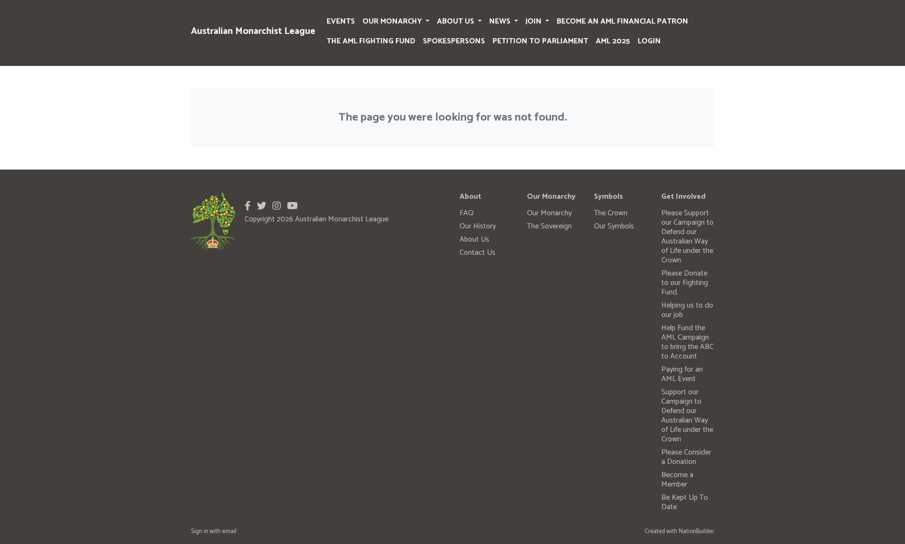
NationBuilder (696, 531)
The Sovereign (549, 226)
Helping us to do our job (687, 310)
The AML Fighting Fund (371, 41)
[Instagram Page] (276, 206)
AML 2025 (613, 41)
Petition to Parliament (540, 41)
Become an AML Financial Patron (622, 21)
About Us (456, 21)
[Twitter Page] (261, 206)
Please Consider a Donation (686, 457)
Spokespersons (454, 41)
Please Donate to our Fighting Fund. (684, 283)
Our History (478, 226)
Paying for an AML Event (682, 374)
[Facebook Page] (248, 206)
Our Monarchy (393, 21)
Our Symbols (614, 226)
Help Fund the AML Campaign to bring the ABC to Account (687, 342)
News (500, 21)
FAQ (467, 213)
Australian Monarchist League (253, 31)
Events (341, 21)
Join (534, 21)
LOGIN (649, 41)
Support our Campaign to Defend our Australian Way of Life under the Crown (687, 416)
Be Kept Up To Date (684, 502)
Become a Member (677, 480)
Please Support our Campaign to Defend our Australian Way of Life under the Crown (687, 237)
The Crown (610, 213)
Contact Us (477, 252)
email (229, 531)
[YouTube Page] (292, 206)
